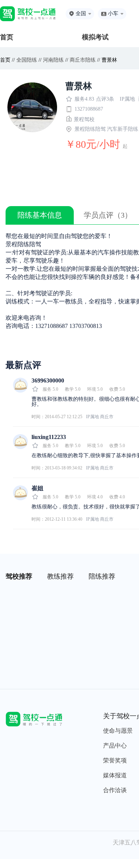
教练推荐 (60, 576)
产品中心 (115, 745)
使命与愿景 (118, 731)
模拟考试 (95, 37)
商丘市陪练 (83, 60)
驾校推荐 (19, 576)
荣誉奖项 (115, 760)
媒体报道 (115, 775)
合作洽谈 (115, 790)
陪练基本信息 (39, 215)
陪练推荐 (102, 576)
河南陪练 (53, 60)
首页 (6, 37)
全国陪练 (26, 60)
